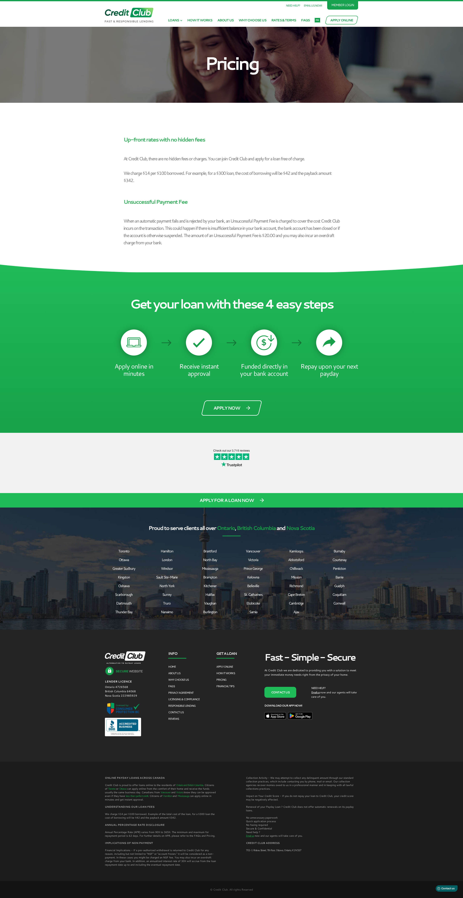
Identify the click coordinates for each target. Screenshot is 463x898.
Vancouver (253, 551)
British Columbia (256, 528)
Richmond (296, 585)
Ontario (226, 528)
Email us (315, 692)
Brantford (209, 551)
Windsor (167, 568)
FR (317, 20)
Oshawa (123, 585)
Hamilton (167, 551)
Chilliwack (296, 568)
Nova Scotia (300, 528)
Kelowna (253, 577)
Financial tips (225, 686)
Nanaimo (167, 611)
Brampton (210, 577)
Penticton (339, 568)
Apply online (224, 666)
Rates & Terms (283, 20)
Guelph (339, 585)
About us (225, 20)
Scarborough (124, 594)
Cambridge (296, 603)
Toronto (123, 551)
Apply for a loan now (226, 500)
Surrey (166, 594)
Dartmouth (123, 603)
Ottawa (124, 559)
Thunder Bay (123, 611)
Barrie (339, 577)
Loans (173, 20)
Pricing (221, 679)
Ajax (296, 611)
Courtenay (339, 559)
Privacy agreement (181, 692)
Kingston (124, 577)
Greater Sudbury (123, 568)
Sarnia (253, 611)
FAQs (305, 20)
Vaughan (210, 603)
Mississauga (210, 568)
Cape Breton (296, 594)
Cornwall (339, 603)
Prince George (253, 568)
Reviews (173, 718)
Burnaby (339, 551)
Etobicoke (253, 603)
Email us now (312, 5)
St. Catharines (253, 594)
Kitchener (209, 585)
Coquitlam (339, 594)
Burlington (210, 611)
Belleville (253, 585)
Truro (167, 603)
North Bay (210, 559)
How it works (199, 20)
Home (172, 666)
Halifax (209, 594)
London (167, 559)
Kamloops (296, 551)
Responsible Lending (182, 705)
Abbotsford (296, 559)
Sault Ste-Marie (167, 577)
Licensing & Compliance (183, 699)
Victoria (253, 559)
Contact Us (176, 712)
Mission (296, 577)
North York (166, 585)
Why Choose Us (252, 20)
